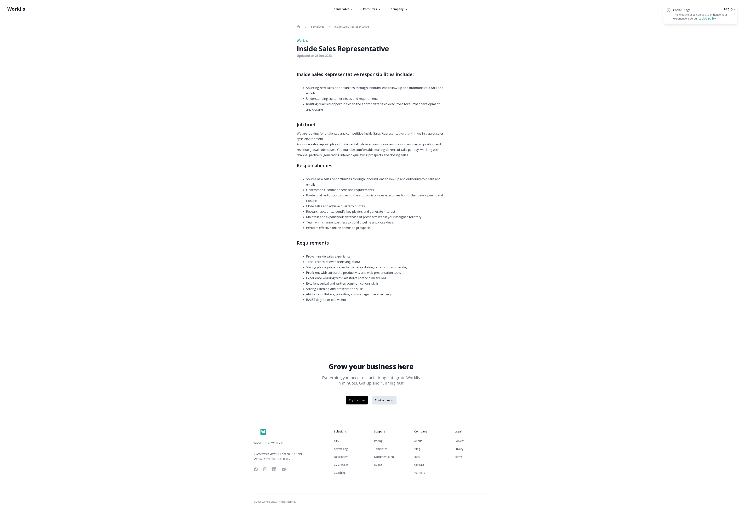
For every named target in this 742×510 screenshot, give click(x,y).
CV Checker (341, 465)
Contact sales (384, 400)
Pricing (378, 441)
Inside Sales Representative (351, 26)
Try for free (357, 400)
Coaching (339, 472)
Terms (458, 457)
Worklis (16, 9)
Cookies (459, 441)
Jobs (417, 457)
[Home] (299, 27)
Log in (730, 9)
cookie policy (707, 18)
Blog (417, 449)
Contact (419, 465)
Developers (341, 457)
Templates (317, 26)
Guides (378, 465)
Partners (419, 472)
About (418, 441)
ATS (336, 441)
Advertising (341, 449)
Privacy (458, 449)
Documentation (384, 457)
